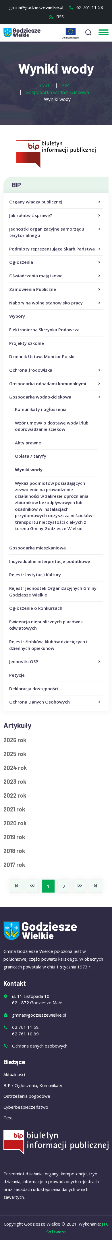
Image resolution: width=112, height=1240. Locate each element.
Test (8, 1118)
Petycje (17, 675)
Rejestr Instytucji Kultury (35, 574)
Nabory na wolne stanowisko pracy (46, 303)
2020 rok (15, 823)
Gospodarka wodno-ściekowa (40, 397)
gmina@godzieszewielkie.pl (36, 7)
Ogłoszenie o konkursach (35, 608)
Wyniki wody (29, 469)
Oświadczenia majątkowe (36, 275)
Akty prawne (28, 443)
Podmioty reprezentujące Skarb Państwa (52, 249)
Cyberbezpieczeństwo (25, 1107)
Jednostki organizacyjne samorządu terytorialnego (46, 232)
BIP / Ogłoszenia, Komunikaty (32, 1085)
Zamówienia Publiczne (32, 289)
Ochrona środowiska (30, 370)
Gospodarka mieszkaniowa (37, 548)
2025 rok (14, 753)
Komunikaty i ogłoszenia (41, 409)
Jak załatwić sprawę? (30, 215)
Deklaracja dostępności (33, 688)
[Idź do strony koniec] (95, 886)
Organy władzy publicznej (35, 202)
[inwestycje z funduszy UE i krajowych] (70, 33)
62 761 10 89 (25, 1034)
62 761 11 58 (89, 7)
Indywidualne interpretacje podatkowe (49, 561)
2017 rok (14, 864)
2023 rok (14, 781)
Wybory (17, 316)
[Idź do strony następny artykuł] (79, 886)
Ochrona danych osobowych (39, 1046)
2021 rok (14, 809)
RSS (59, 16)
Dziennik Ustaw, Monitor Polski (41, 356)
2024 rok (15, 767)
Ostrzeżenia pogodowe (26, 1096)
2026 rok (14, 739)
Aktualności (14, 1074)
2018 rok (14, 850)
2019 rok (14, 836)
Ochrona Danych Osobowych (39, 702)
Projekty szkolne (26, 343)
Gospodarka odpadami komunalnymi (47, 383)
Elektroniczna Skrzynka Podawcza (44, 329)
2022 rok (14, 795)
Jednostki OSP (23, 661)
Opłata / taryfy (30, 456)
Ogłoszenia (21, 262)
